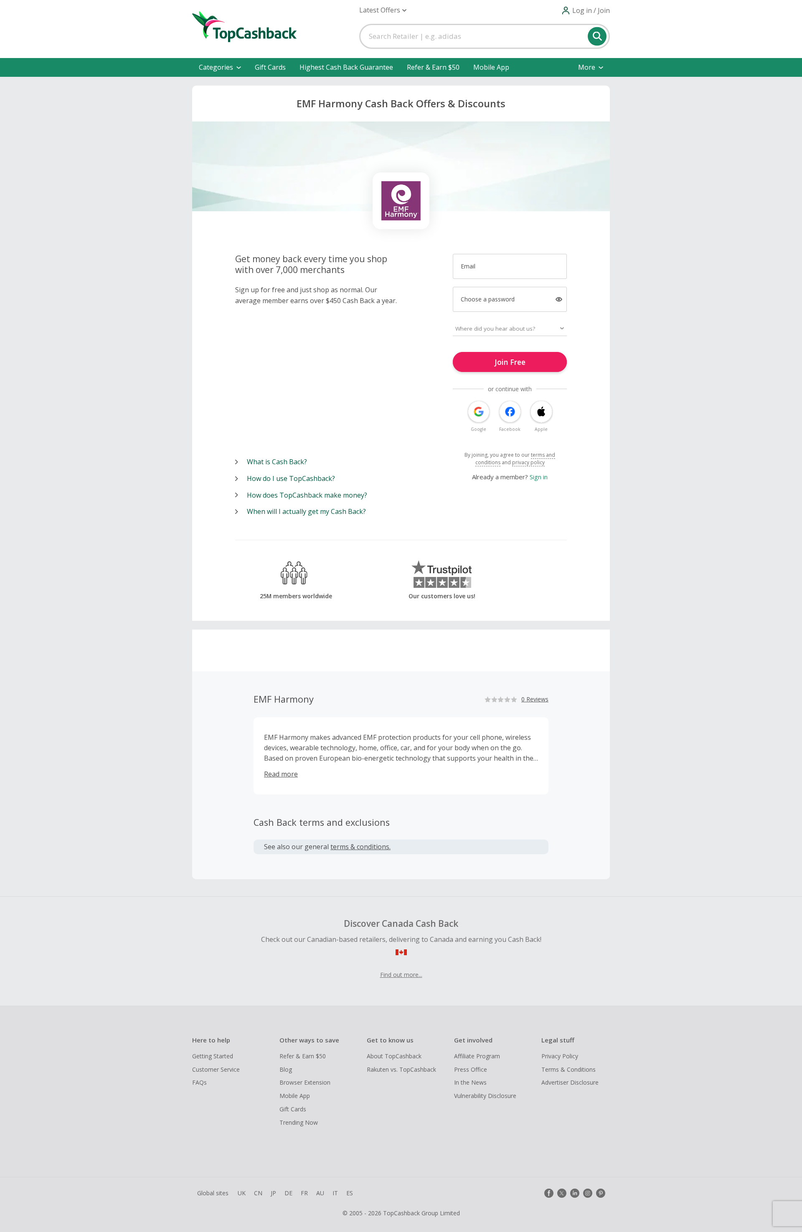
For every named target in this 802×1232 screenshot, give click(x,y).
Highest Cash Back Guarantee (346, 67)
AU (320, 1193)
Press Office (470, 1069)
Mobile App (491, 67)
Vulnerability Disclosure (485, 1096)
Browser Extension (304, 1082)
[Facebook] (548, 1193)
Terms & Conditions (568, 1069)
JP (273, 1193)
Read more (281, 774)
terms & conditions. (360, 846)
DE (288, 1193)
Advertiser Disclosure (570, 1082)
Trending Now (298, 1122)
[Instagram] (587, 1193)
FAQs (199, 1082)
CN (258, 1193)
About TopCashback (394, 1056)
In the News (470, 1082)
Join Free (510, 362)
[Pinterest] (600, 1193)
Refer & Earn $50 (433, 67)
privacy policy (528, 462)
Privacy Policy (559, 1056)
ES (349, 1193)
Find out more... (401, 975)
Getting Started (212, 1056)
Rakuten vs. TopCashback (401, 1069)
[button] (382, 10)
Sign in (539, 477)
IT (335, 1193)
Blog (285, 1069)
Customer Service (216, 1069)
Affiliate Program (477, 1056)
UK (242, 1193)
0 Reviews (534, 699)
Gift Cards (270, 67)
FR (304, 1193)
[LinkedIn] (574, 1193)
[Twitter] (561, 1193)
